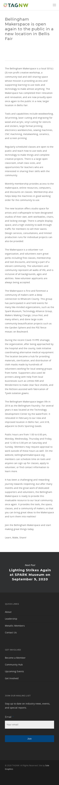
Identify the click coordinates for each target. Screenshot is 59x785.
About (8, 611)
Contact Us (11, 632)
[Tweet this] (10, 50)
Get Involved (12, 678)
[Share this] (7, 50)
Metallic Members (15, 625)
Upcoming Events (14, 671)
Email (9, 716)
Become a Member (15, 657)
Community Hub (14, 664)
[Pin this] (21, 50)
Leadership (11, 618)
